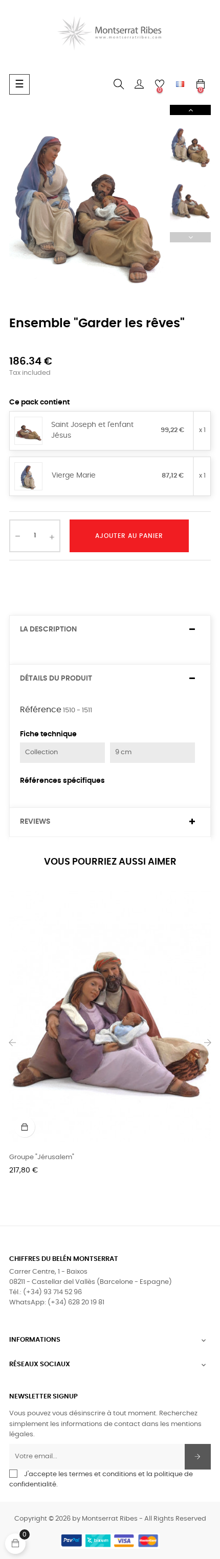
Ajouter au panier (129, 536)
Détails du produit (56, 678)
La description (48, 629)
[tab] (110, 630)
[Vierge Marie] (28, 476)
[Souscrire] (198, 1457)
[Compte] (139, 84)
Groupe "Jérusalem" (41, 1157)
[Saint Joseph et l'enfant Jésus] (28, 431)
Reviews (35, 821)
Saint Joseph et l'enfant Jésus (92, 430)
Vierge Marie (74, 475)
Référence (40, 710)
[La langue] (180, 84)
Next (190, 110)
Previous (190, 237)
